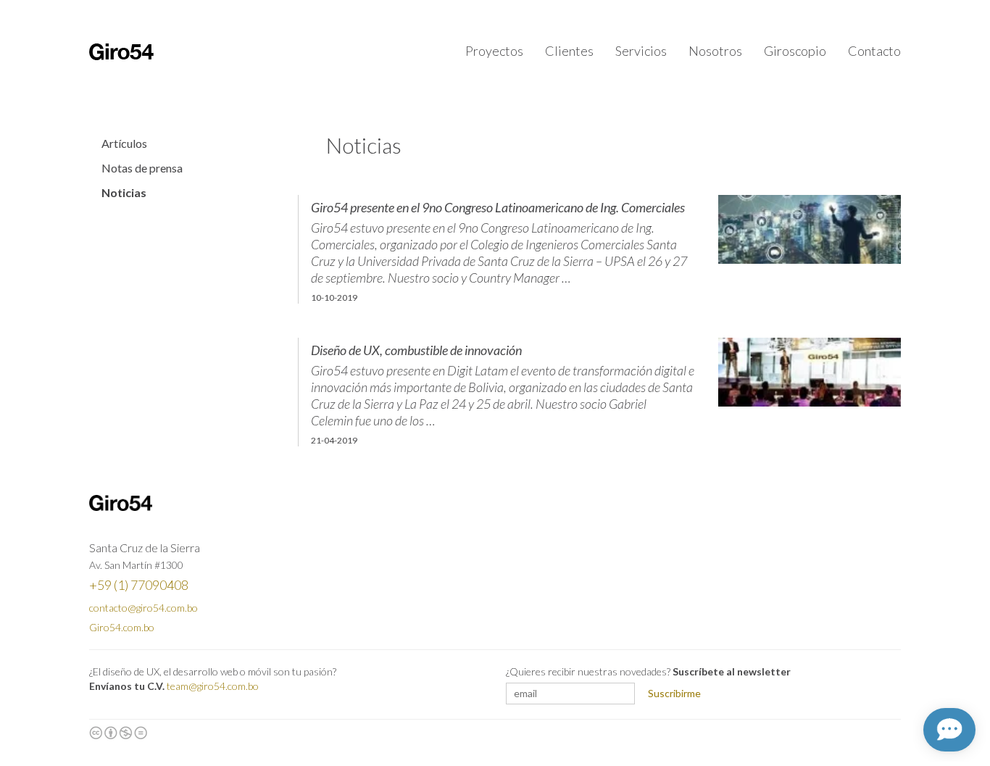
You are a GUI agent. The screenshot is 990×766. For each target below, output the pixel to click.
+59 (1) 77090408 (138, 585)
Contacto (874, 51)
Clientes (569, 51)
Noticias (123, 192)
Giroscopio (795, 51)
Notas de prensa (142, 168)
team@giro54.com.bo (213, 686)
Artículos (124, 143)
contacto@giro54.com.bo (143, 607)
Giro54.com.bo (121, 627)
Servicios (641, 51)
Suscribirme (674, 693)
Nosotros (715, 51)
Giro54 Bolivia (121, 51)
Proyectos (494, 51)
